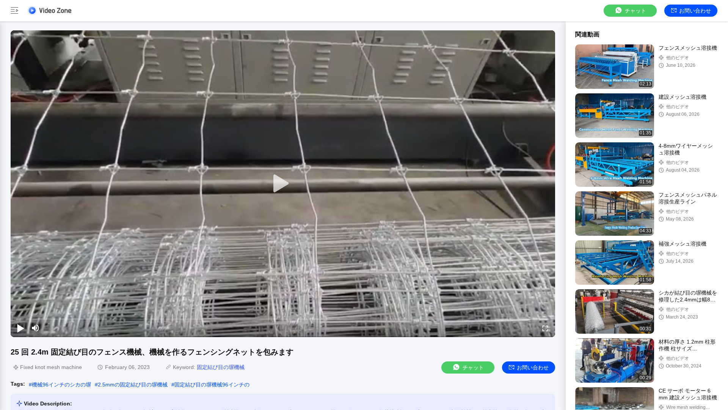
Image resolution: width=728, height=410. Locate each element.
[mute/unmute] (35, 328)
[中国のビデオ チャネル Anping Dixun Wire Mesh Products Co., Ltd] (49, 10)
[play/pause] (20, 328)
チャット (635, 11)
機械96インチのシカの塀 (61, 385)
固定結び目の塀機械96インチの (211, 385)
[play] (282, 183)
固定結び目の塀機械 (221, 367)
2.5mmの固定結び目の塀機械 (133, 385)
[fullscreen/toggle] (545, 328)
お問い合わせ (695, 11)
